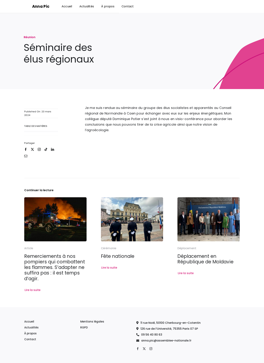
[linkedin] (52, 149)
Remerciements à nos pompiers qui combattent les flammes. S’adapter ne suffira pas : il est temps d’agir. (54, 267)
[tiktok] (45, 149)
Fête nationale (117, 256)
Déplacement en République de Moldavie (205, 259)
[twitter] (32, 149)
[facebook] (25, 149)
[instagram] (39, 149)
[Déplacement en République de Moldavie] (208, 200)
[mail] (25, 155)
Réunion (29, 37)
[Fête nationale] (132, 200)
